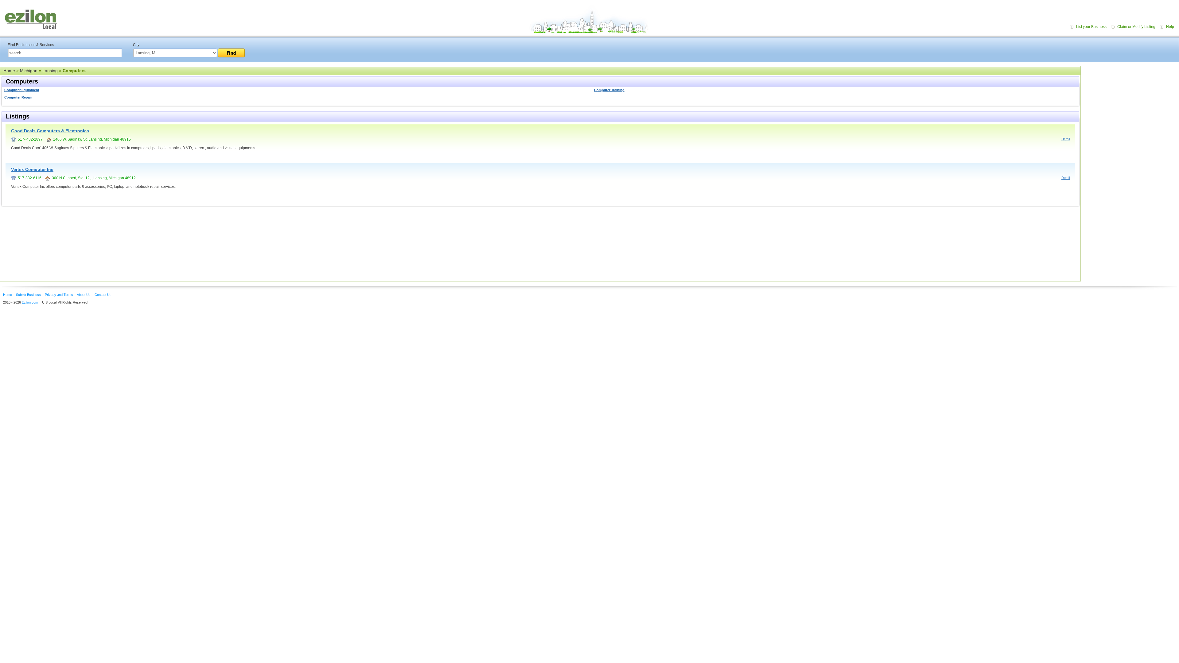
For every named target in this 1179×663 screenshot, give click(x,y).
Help (1170, 27)
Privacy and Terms (59, 295)
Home (9, 70)
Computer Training (609, 90)
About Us (84, 295)
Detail (1065, 139)
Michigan (28, 70)
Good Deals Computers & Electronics (50, 130)
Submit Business (28, 295)
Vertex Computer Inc (32, 169)
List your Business (1091, 27)
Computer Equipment (21, 90)
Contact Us (103, 295)
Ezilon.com (30, 302)
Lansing (50, 70)
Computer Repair (18, 97)
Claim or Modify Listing (1136, 27)
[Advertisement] (1131, 103)
